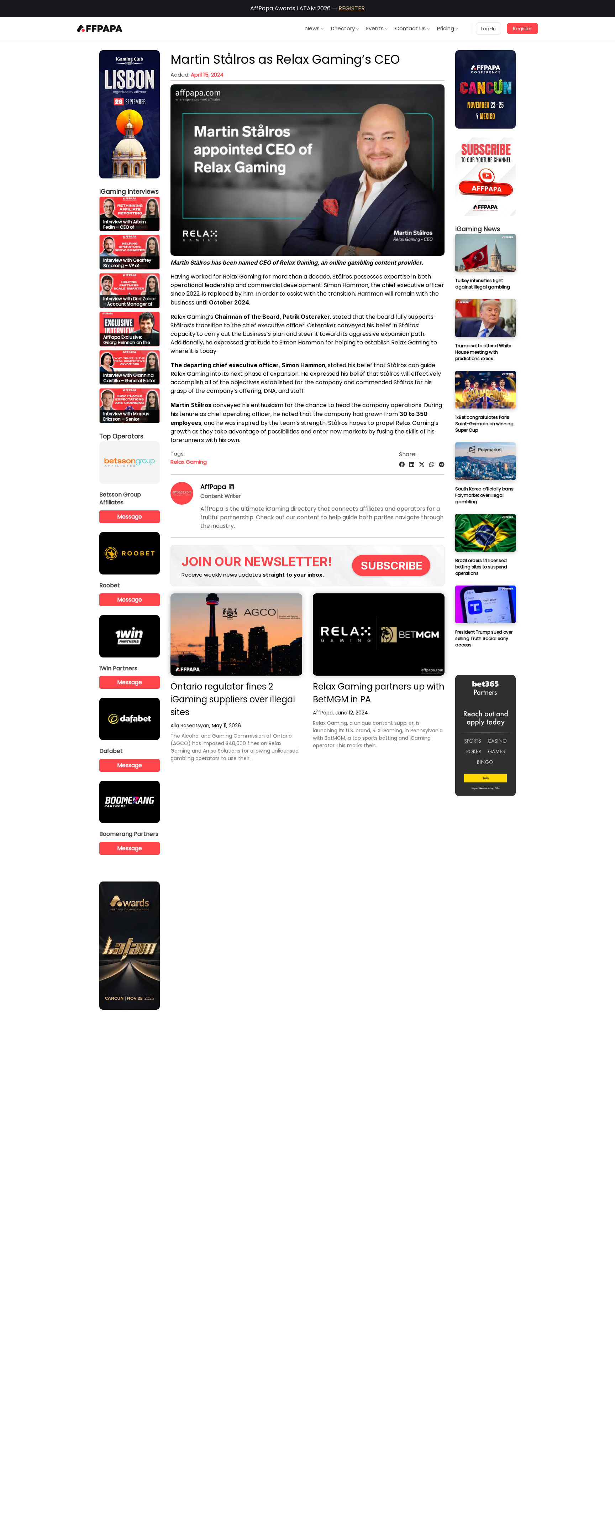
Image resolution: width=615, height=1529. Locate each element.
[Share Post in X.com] (422, 465)
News (312, 28)
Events (375, 28)
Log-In (488, 28)
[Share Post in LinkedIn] (411, 465)
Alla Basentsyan (189, 725)
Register (522, 28)
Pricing (445, 28)
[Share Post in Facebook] (402, 465)
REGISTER (351, 8)
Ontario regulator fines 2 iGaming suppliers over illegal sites (232, 699)
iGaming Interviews (129, 191)
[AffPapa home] (100, 28)
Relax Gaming (188, 462)
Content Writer (220, 496)
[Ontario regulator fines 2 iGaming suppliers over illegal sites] (236, 634)
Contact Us (410, 28)
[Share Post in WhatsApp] (431, 465)
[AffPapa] (181, 503)
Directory (343, 28)
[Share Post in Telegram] (442, 465)
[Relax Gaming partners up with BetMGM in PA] (379, 634)
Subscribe (391, 565)
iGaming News (477, 229)
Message (129, 517)
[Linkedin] (231, 487)
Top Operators (121, 436)
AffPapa (213, 486)
